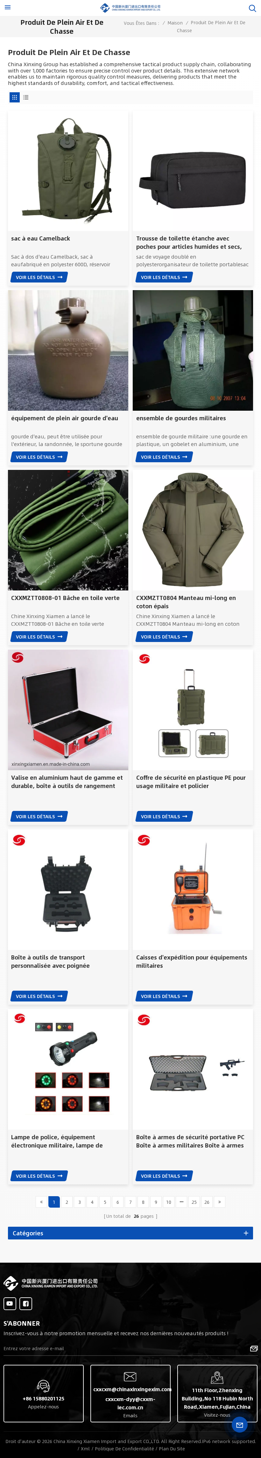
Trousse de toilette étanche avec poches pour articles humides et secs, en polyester (189, 242)
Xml (85, 1448)
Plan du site (172, 1448)
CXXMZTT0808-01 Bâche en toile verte (65, 598)
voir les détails (35, 277)
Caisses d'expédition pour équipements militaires (191, 961)
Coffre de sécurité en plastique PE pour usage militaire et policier (191, 781)
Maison (175, 22)
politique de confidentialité (124, 1448)
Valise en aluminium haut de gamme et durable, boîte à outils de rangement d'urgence (67, 781)
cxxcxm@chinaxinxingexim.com (130, 1389)
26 (206, 1201)
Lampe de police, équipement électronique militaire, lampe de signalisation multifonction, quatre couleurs (60, 1141)
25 (194, 1201)
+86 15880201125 (43, 1398)
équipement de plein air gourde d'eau (64, 418)
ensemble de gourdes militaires (181, 418)
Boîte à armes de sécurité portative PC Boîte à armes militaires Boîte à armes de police (190, 1141)
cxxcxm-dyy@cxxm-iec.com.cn (130, 1403)
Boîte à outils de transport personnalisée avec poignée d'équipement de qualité (50, 961)
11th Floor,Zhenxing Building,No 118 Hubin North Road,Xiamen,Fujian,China (217, 1398)
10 (168, 1201)
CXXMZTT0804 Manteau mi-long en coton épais (186, 602)
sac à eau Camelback (40, 238)
